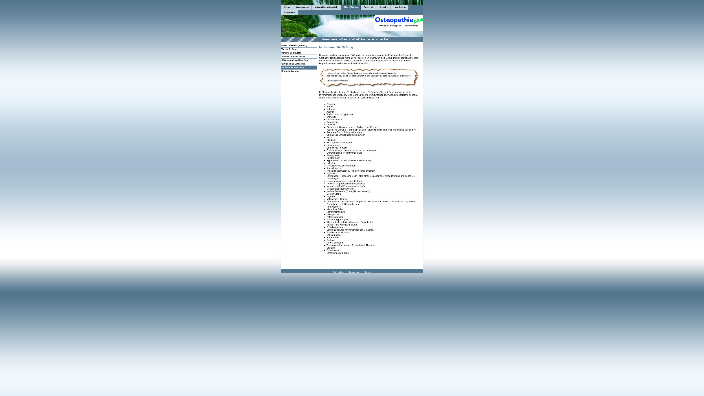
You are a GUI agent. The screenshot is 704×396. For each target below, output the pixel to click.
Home (287, 7)
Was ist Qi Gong (289, 49)
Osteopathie (302, 7)
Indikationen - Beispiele (292, 67)
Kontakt (367, 272)
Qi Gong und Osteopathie (294, 64)
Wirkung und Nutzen (291, 53)
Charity (384, 7)
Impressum (354, 272)
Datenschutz (338, 272)
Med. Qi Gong (351, 7)
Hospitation (400, 7)
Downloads (290, 12)
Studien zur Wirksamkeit (293, 56)
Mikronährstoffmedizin (326, 7)
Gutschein (369, 7)
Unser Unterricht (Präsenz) (294, 45)
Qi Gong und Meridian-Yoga (294, 60)
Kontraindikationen (290, 71)
